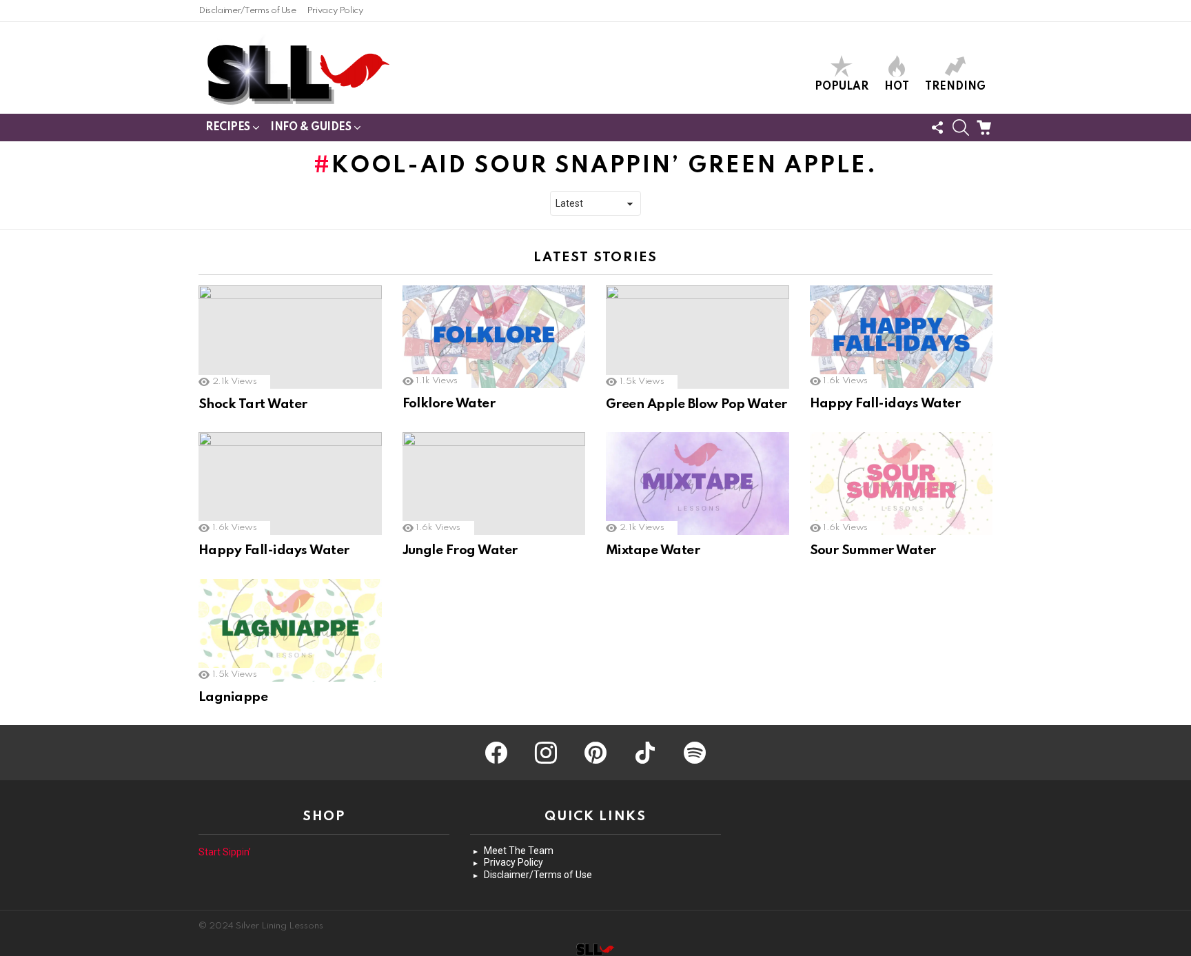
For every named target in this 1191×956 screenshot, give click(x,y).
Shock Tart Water (252, 404)
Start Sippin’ (224, 851)
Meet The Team (518, 850)
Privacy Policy (335, 10)
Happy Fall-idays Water (885, 403)
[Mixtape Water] (697, 483)
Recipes (227, 127)
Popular (841, 86)
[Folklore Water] (494, 336)
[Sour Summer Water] (901, 483)
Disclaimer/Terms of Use (247, 10)
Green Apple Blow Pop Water (696, 404)
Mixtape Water (653, 550)
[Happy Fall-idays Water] (901, 336)
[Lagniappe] (290, 630)
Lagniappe (232, 697)
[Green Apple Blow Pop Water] (697, 337)
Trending (955, 86)
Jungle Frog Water (460, 550)
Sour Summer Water (873, 550)
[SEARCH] (961, 127)
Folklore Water (449, 403)
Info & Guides (311, 127)
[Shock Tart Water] (290, 337)
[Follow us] (937, 127)
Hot (896, 86)
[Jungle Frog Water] (494, 484)
